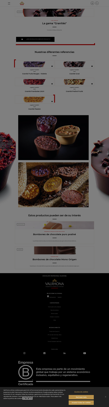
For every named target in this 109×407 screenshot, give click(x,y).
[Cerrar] (105, 396)
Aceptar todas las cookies (81, 402)
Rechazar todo (81, 397)
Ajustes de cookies (81, 392)
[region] (54, 397)
